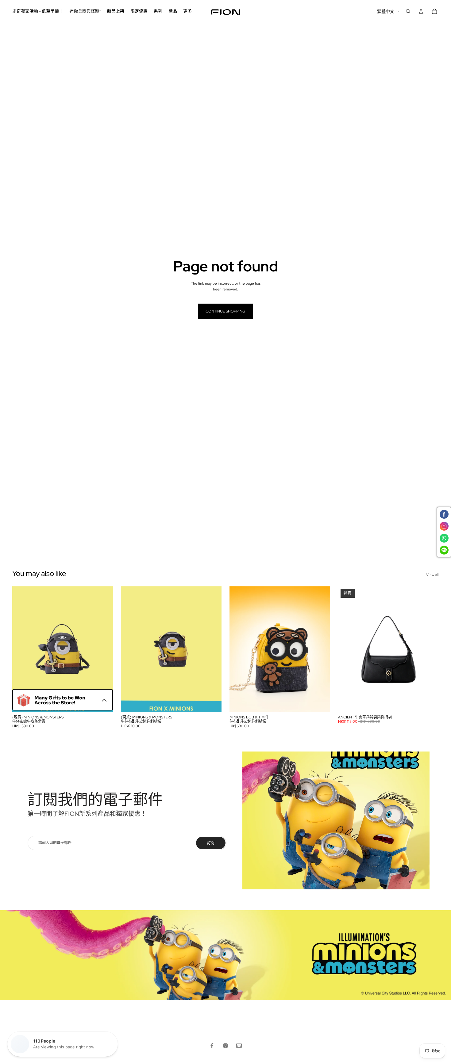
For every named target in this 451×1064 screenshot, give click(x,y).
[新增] (103, 702)
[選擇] (429, 702)
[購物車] (434, 11)
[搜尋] (408, 11)
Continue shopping (225, 311)
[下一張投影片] (103, 649)
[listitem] (187, 11)
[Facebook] (212, 1045)
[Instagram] (225, 1045)
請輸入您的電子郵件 (54, 842)
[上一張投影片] (21, 649)
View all (432, 574)
